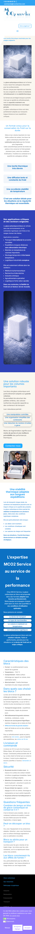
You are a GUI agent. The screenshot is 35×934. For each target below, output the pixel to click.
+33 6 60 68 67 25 (9, 1)
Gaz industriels (8, 881)
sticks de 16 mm (22, 739)
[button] (4, 919)
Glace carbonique (9, 878)
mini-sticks (15, 737)
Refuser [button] (7, 928)
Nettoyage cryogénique (11, 885)
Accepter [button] (28, 928)
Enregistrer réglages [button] (17, 928)
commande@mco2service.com (14, 4)
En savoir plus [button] (15, 915)
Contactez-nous (13, 446)
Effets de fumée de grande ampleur (16, 725)
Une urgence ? (25, 26)
